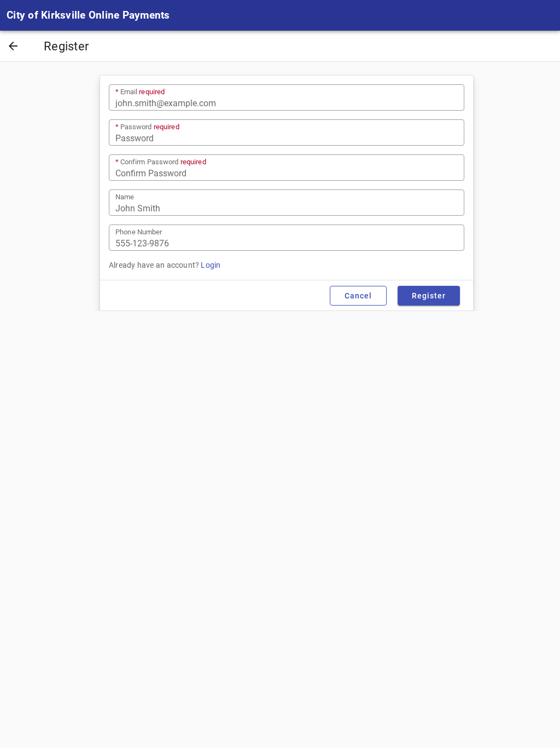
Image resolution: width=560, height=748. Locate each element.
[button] (13, 47)
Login (210, 265)
